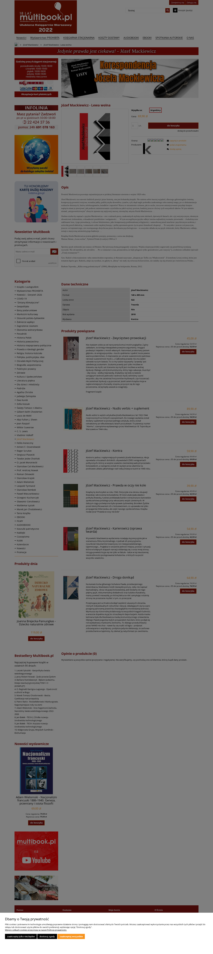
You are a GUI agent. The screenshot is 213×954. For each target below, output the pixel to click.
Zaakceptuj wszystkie (71, 936)
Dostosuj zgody (47, 936)
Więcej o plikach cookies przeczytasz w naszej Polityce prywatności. (36, 930)
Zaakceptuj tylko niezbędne (21, 936)
